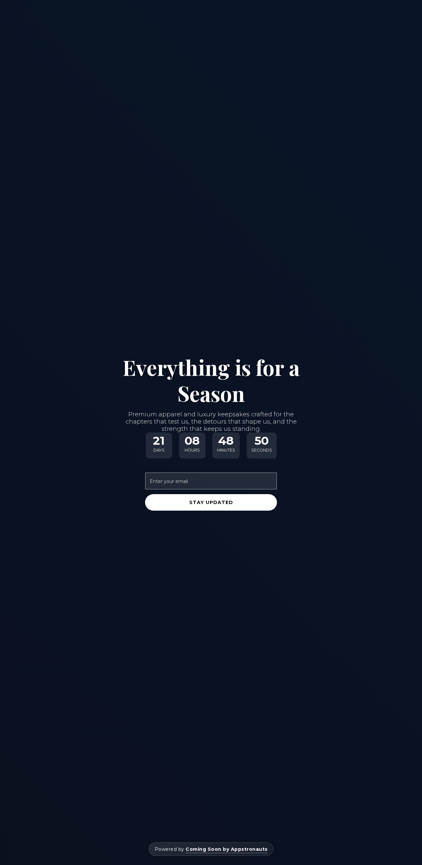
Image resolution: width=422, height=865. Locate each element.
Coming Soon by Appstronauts (227, 849)
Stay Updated (211, 502)
